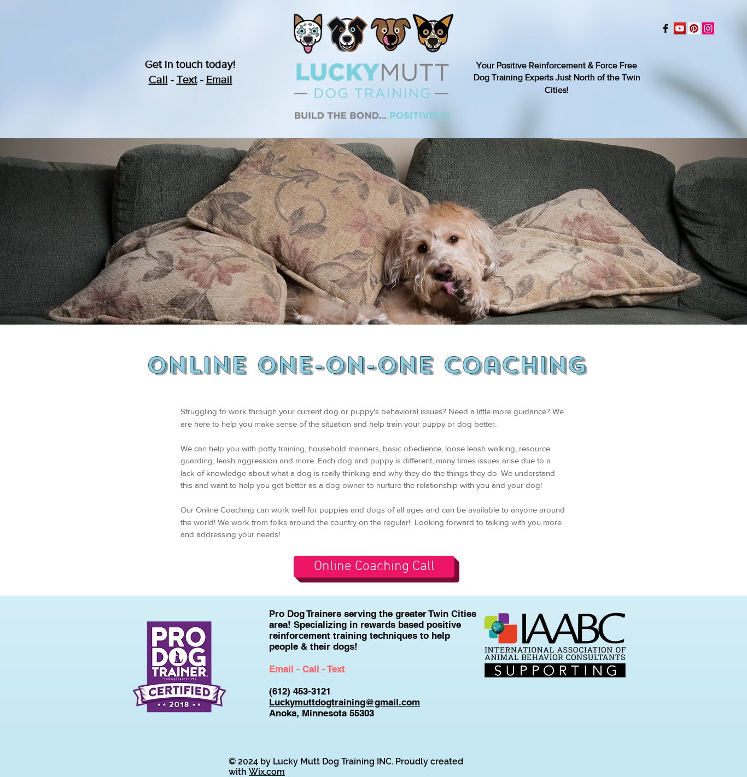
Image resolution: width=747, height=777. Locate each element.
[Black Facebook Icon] (666, 28)
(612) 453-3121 (300, 691)
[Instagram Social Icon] (708, 28)
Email (219, 79)
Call (158, 79)
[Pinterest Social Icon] (694, 28)
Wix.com (267, 772)
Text (187, 79)
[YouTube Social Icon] (680, 28)
